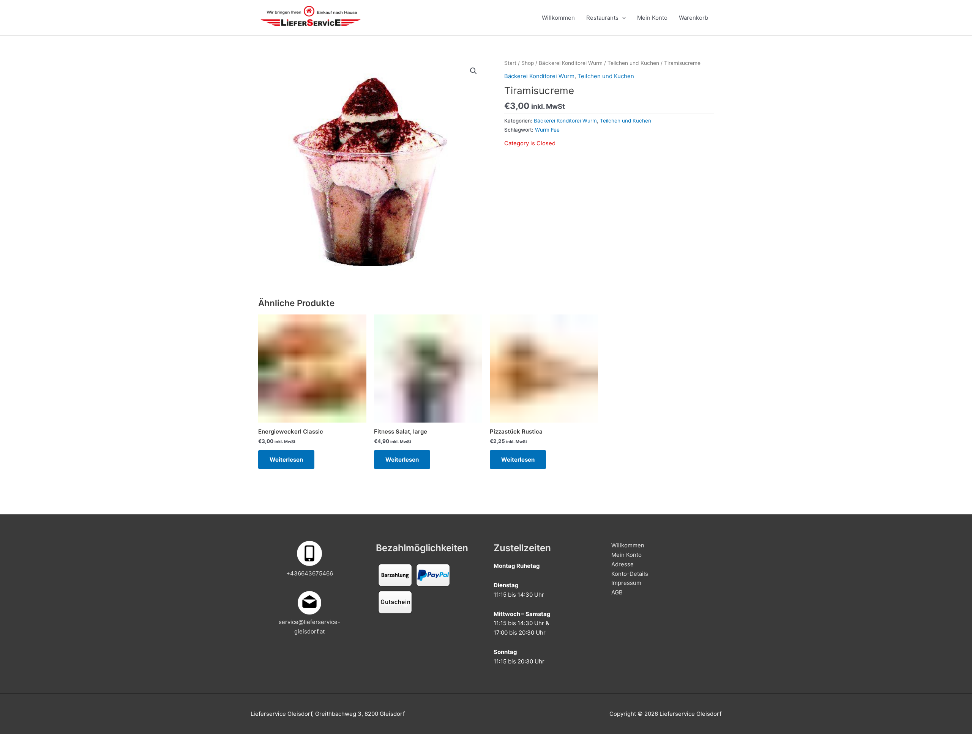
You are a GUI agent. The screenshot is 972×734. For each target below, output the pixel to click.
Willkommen (558, 17)
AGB (617, 592)
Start (510, 63)
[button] (473, 71)
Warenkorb (693, 17)
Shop (527, 63)
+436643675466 (309, 573)
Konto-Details (629, 573)
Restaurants (602, 17)
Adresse (622, 564)
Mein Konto (652, 17)
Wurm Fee (547, 130)
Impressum (626, 582)
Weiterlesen (286, 459)
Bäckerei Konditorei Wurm (571, 63)
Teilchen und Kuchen (633, 63)
